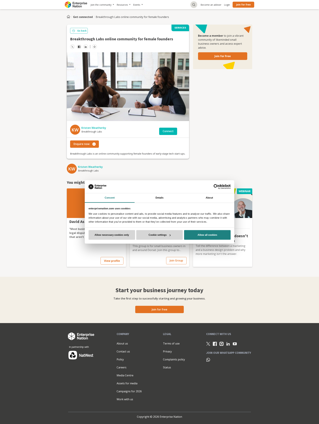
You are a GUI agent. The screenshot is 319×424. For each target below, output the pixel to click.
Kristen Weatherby (93, 128)
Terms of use (171, 343)
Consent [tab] (110, 197)
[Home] (69, 17)
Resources (122, 4)
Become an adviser (211, 4)
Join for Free (222, 56)
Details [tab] (160, 197)
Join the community (101, 4)
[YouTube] (235, 343)
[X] (208, 343)
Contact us (123, 351)
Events (136, 4)
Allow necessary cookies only (112, 234)
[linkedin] (85, 46)
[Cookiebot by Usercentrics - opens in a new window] (216, 186)
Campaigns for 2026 (129, 391)
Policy (120, 359)
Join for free (243, 4)
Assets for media (127, 383)
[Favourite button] (94, 46)
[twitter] (72, 46)
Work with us (125, 399)
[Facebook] (215, 343)
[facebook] (79, 46)
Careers (121, 367)
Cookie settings (158, 234)
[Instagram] (221, 343)
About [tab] (209, 197)
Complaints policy (174, 359)
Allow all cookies (207, 234)
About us (122, 343)
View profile (112, 261)
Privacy (167, 351)
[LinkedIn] (228, 343)
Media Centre (125, 375)
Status (167, 367)
